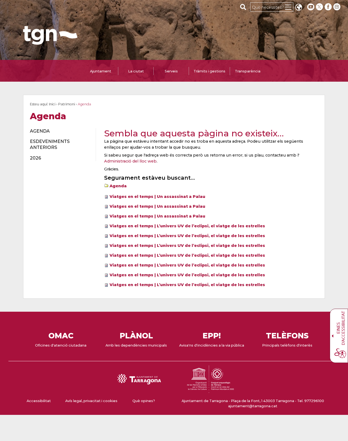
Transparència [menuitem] (247, 71)
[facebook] (328, 7)
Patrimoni (66, 104)
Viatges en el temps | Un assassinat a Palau (157, 196)
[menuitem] (59, 131)
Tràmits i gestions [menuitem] (209, 71)
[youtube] (311, 7)
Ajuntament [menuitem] (100, 71)
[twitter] (320, 7)
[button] (298, 7)
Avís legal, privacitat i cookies (91, 401)
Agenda (118, 185)
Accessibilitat (39, 401)
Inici (52, 104)
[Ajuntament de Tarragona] (50, 42)
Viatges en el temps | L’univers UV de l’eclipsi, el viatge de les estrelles (187, 225)
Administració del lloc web (130, 161)
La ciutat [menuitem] (136, 71)
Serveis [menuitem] (171, 71)
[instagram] (337, 7)
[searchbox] (243, 6)
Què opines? (143, 401)
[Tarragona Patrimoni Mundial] (210, 390)
